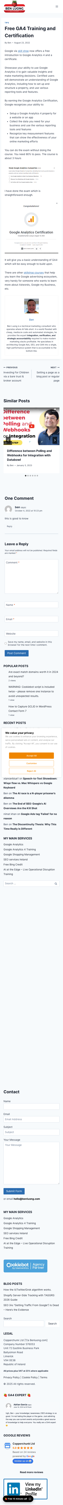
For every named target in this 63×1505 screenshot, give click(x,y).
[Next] (54, 440)
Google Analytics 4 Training (20, 849)
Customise (31, 763)
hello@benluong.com (27, 1198)
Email (10, 619)
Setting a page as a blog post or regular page (47, 374)
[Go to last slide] (8, 440)
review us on (21, 1460)
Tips (7, 23)
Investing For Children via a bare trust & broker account (16, 374)
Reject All (31, 771)
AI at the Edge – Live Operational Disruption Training (29, 872)
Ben (9, 42)
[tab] (25, 475)
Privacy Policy (12, 1377)
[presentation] (31, 426)
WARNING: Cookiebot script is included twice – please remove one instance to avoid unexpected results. (31, 691)
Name (10, 604)
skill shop (23, 50)
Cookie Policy (30, 1377)
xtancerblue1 (11, 778)
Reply (9, 526)
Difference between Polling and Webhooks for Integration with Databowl (29, 455)
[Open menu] (56, 6)
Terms (43, 1377)
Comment (12, 562)
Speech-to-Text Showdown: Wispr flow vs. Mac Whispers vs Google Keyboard (30, 783)
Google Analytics (13, 844)
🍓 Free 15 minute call (16, 1499)
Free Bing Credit (13, 864)
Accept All (31, 755)
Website (11, 633)
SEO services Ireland (16, 859)
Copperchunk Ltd (24, 1443)
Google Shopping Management (22, 854)
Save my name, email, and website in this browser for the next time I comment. (30, 643)
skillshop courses (34, 272)
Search (8, 1318)
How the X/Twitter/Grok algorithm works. (27, 1289)
